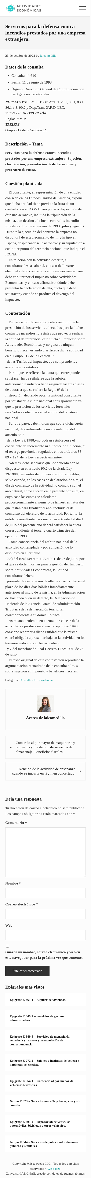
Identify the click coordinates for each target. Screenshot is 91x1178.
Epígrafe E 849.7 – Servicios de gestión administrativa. (37, 1018)
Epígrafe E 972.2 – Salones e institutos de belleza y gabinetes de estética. (45, 1062)
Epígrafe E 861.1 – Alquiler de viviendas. (38, 999)
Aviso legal (54, 1168)
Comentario (16, 823)
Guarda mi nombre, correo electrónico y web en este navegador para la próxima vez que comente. (44, 955)
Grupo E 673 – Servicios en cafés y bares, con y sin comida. (45, 1103)
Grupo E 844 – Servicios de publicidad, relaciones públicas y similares (44, 1144)
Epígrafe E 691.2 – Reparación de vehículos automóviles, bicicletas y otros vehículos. (40, 1123)
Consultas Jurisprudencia (36, 680)
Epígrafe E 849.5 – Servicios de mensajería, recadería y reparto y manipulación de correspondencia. (40, 1040)
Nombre (13, 883)
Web (8, 925)
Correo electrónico (21, 904)
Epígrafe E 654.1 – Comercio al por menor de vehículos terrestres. (41, 1083)
